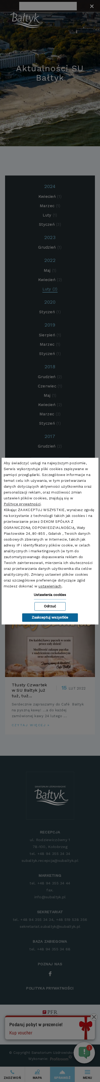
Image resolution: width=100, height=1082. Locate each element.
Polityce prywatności (22, 504)
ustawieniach (49, 586)
